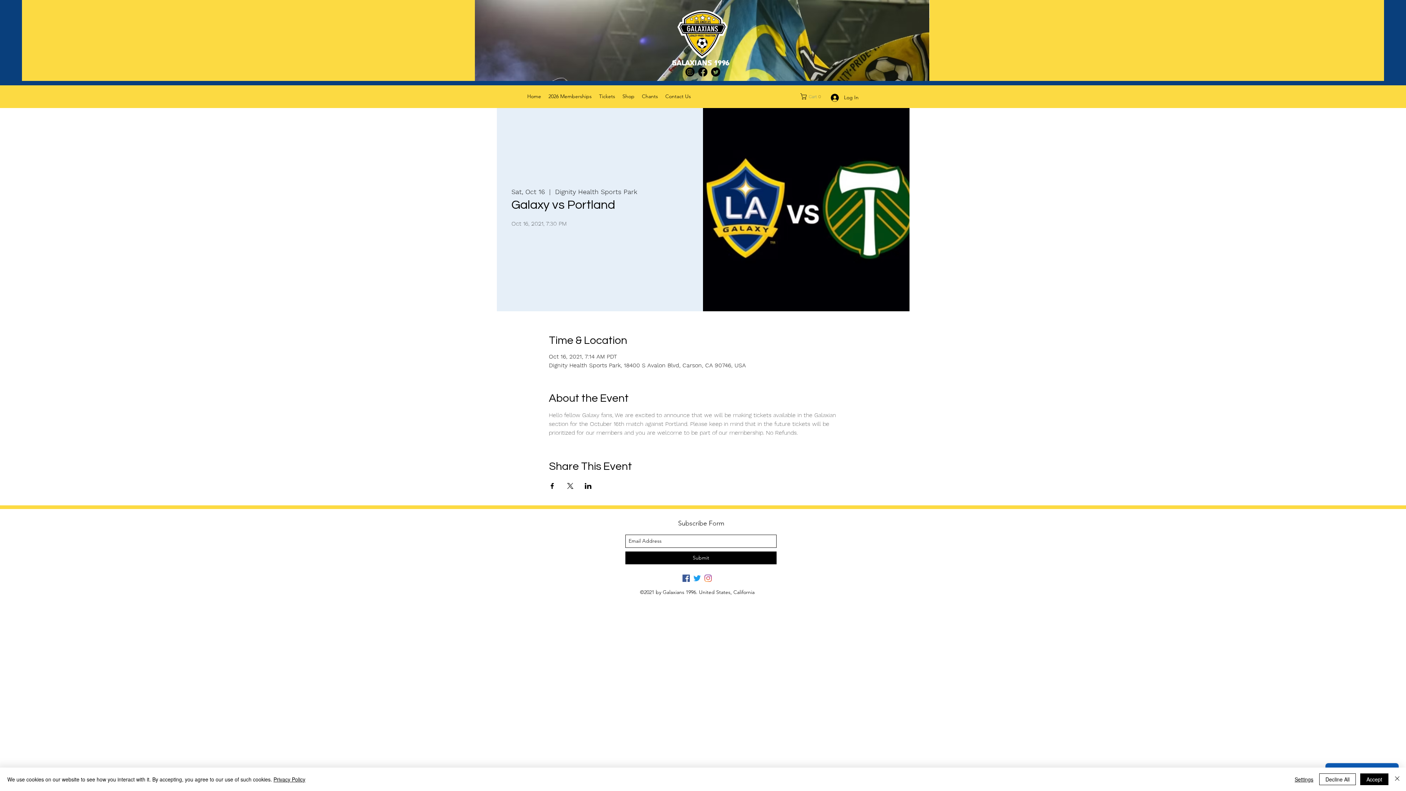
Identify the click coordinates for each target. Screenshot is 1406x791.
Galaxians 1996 (700, 62)
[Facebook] (702, 72)
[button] (812, 96)
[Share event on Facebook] (552, 486)
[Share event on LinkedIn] (588, 486)
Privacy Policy (289, 779)
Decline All (1337, 779)
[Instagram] (690, 72)
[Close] (1397, 779)
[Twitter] (715, 72)
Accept (1374, 779)
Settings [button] (1304, 779)
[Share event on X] (570, 486)
